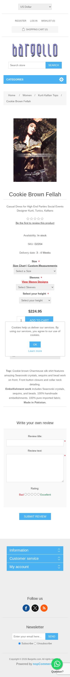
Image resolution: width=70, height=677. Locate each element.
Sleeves (34, 277)
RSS (44, 608)
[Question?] (57, 663)
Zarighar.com (49, 673)
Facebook (26, 608)
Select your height (35, 293)
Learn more (35, 350)
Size (35, 261)
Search (53, 65)
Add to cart (39, 320)
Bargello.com (29, 673)
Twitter (35, 608)
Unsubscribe (44, 643)
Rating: (35, 488)
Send (51, 636)
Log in (34, 21)
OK (35, 344)
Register (20, 21)
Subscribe (27, 643)
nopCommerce (43, 664)
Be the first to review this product (35, 222)
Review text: (35, 450)
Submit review (35, 516)
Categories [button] (14, 79)
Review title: (35, 436)
